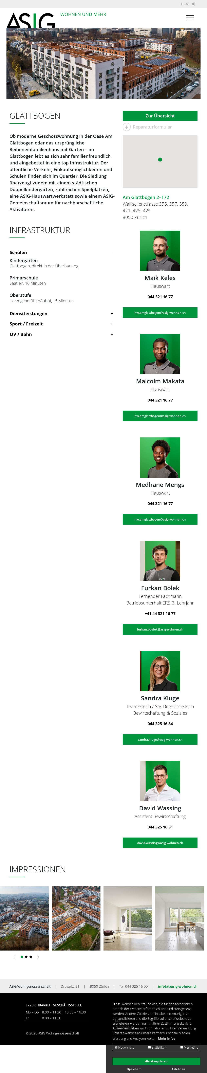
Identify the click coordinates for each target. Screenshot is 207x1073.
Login (184, 4)
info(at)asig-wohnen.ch (177, 986)
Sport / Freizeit (26, 324)
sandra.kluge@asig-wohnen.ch (160, 739)
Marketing (190, 1047)
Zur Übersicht (160, 116)
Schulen (18, 252)
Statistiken (158, 1047)
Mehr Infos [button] (166, 1038)
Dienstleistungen (28, 313)
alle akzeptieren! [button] (157, 1061)
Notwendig (125, 1047)
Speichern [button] (134, 1069)
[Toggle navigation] (189, 18)
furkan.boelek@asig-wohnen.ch (160, 629)
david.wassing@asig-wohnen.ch (160, 843)
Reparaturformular (152, 127)
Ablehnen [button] (178, 1069)
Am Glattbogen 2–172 (146, 197)
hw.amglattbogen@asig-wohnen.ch (160, 313)
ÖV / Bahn (21, 334)
